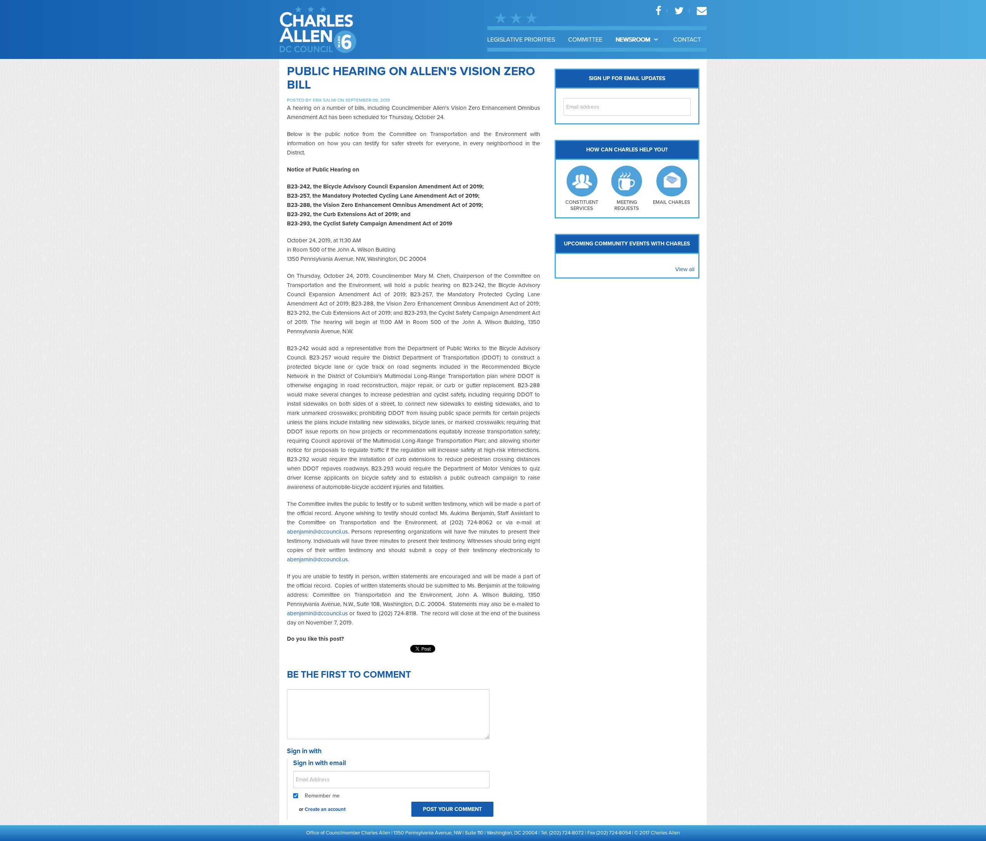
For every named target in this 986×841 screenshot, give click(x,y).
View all (684, 269)
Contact (687, 40)
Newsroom (633, 40)
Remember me (322, 795)
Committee (585, 40)
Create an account (325, 809)
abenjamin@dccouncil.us (317, 531)
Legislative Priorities (521, 40)
